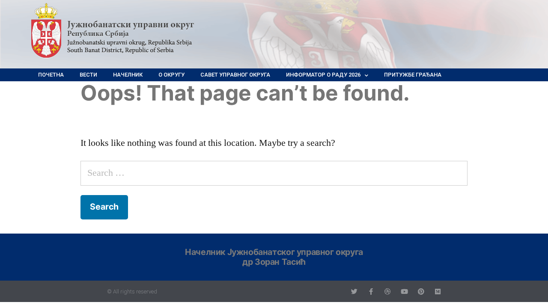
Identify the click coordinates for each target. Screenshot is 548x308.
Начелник (128, 74)
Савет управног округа (235, 74)
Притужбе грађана (412, 74)
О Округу (171, 74)
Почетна (51, 74)
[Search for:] (274, 173)
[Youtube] (404, 291)
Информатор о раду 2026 (323, 74)
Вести (88, 74)
